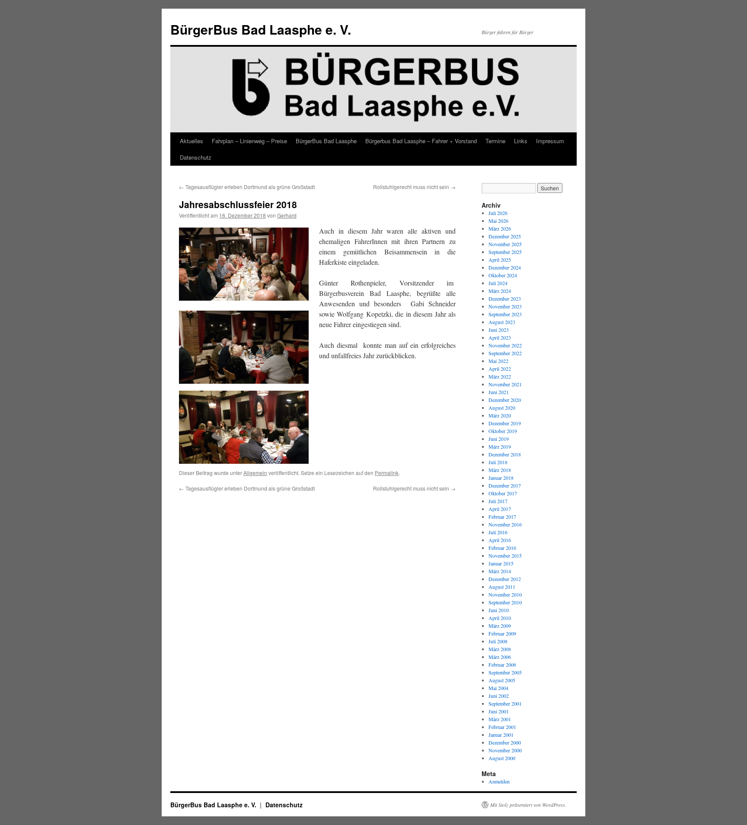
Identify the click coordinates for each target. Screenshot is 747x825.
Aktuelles (191, 141)
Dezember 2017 (504, 485)
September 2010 (505, 602)
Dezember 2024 (504, 267)
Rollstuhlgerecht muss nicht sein (414, 186)
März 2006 (499, 656)
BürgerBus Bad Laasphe (326, 141)
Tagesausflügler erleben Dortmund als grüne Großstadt (247, 186)
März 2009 (499, 625)
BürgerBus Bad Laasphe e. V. (260, 29)
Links (520, 141)
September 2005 (505, 672)
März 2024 (499, 290)
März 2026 (499, 228)
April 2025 (499, 259)
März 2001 (499, 719)
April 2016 (499, 539)
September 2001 (505, 703)
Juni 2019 (498, 438)
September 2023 (505, 314)
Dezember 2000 (504, 742)
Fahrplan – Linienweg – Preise (249, 141)
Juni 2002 (498, 695)
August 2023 (501, 321)
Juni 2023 (498, 329)
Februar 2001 (502, 726)
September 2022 (505, 353)
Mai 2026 (498, 220)
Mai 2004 (498, 687)
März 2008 (499, 648)
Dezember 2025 (504, 236)
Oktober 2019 (502, 430)
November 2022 (505, 345)
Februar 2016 (502, 547)
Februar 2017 (502, 516)
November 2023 (505, 306)
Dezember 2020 (504, 399)
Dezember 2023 (504, 298)
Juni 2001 (498, 711)
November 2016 (505, 524)
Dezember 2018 (504, 454)
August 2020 (501, 407)
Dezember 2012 (504, 578)
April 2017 (499, 508)
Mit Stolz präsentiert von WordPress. (528, 804)
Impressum (550, 141)
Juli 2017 (498, 501)
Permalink (387, 472)
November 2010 (505, 594)
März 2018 (499, 469)
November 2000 (505, 750)
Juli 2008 (498, 641)
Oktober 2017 (502, 493)
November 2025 (505, 244)
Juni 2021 (498, 391)
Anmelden (499, 781)
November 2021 (505, 384)
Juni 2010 (498, 610)
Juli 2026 (498, 212)
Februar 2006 (502, 664)
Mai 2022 (498, 360)
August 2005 (501, 680)
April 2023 (499, 337)
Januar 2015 (501, 563)
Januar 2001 (501, 734)
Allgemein (255, 472)
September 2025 (505, 251)
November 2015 (505, 555)
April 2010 (499, 617)
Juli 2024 (498, 282)
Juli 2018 (498, 462)
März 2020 (499, 415)
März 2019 (499, 446)
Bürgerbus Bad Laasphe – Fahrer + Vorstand (421, 141)
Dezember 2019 (504, 423)
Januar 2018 (501, 477)
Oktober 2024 (502, 275)
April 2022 (499, 368)
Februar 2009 (502, 633)
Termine (495, 141)
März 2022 (499, 376)
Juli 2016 (498, 532)
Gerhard (287, 215)
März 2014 (499, 571)
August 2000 (501, 757)
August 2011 (501, 586)
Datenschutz (195, 157)
